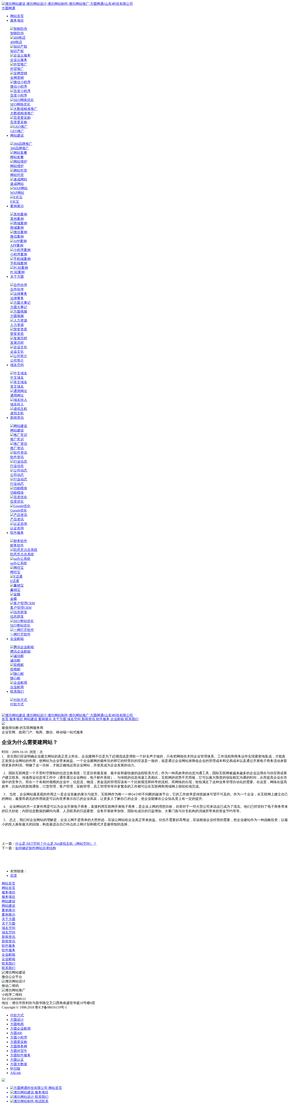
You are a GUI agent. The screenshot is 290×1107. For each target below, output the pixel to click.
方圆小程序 (18, 1037)
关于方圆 (17, 276)
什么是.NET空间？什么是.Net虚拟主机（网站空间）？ (56, 843)
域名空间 (17, 365)
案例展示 (17, 206)
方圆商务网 (18, 1046)
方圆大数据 (18, 1064)
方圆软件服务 (20, 1055)
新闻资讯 (17, 417)
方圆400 (16, 1033)
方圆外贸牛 (18, 1051)
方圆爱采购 (18, 1042)
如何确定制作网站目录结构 (35, 848)
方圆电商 (17, 1024)
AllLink (15, 1073)
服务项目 (17, 20)
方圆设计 (17, 1019)
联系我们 (17, 691)
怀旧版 (15, 1068)
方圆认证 (17, 1059)
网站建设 (17, 135)
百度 (13, 875)
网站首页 (17, 16)
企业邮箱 (17, 639)
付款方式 (17, 1015)
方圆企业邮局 (20, 1028)
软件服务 (17, 532)
